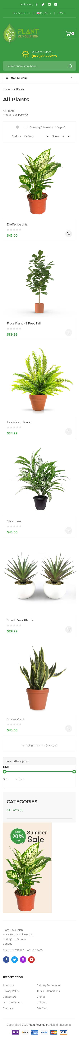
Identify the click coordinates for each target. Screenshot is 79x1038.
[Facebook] (37, 4)
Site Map (42, 1008)
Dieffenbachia (17, 224)
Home (6, 89)
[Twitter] (43, 4)
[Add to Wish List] (71, 205)
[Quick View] (71, 198)
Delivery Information (49, 985)
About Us (8, 985)
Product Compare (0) (15, 114)
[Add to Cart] (68, 233)
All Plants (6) (15, 810)
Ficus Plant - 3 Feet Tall (24, 323)
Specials (8, 1008)
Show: (55, 136)
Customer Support (42, 51)
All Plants (19, 89)
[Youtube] (56, 4)
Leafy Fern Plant (19, 422)
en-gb (44, 13)
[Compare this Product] (71, 212)
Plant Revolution (38, 1024)
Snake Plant (15, 719)
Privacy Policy (11, 991)
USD (60, 13)
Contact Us (9, 996)
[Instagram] (49, 4)
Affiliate (41, 1002)
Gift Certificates (12, 1002)
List (25, 127)
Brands (41, 996)
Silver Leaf (14, 521)
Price (7, 767)
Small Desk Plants (20, 620)
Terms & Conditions (48, 991)
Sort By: (16, 136)
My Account (20, 13)
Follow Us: (27, 4)
